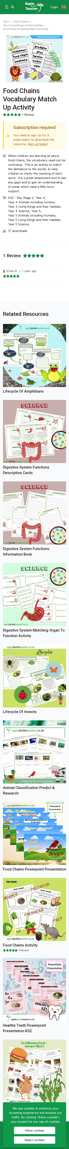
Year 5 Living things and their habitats (34, 220)
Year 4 (6, 21)
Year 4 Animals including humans (31, 202)
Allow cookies (34, 1130)
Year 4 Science (21, 21)
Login (54, 7)
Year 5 (35, 211)
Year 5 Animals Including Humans (31, 215)
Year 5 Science (18, 224)
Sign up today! (38, 144)
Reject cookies (34, 1140)
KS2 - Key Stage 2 (20, 198)
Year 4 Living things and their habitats (23, 25)
